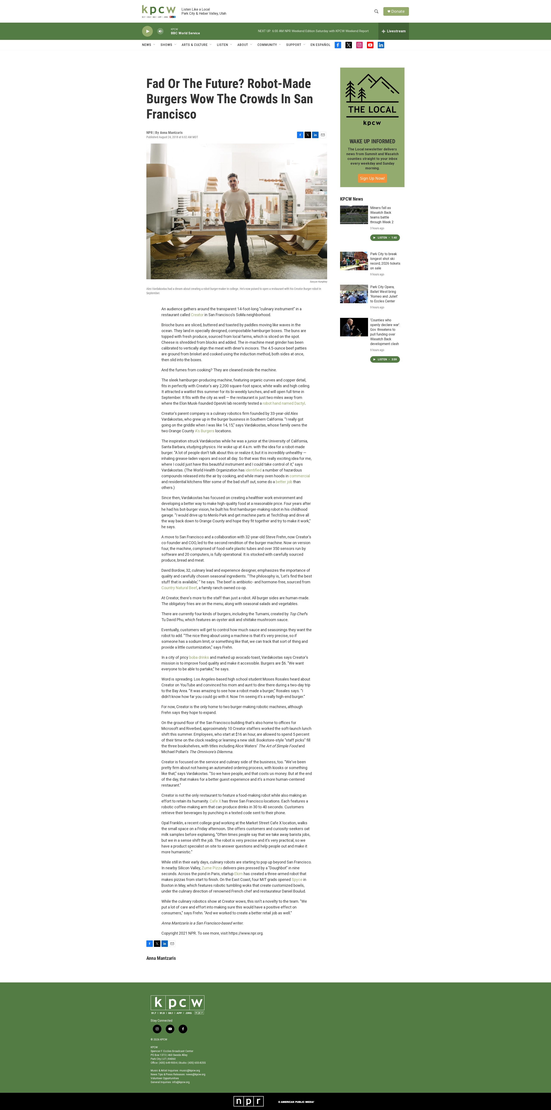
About (242, 45)
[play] (147, 31)
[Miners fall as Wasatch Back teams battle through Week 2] (354, 215)
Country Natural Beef (179, 587)
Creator (197, 314)
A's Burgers (204, 431)
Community (267, 45)
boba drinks (199, 657)
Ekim (238, 873)
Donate (398, 11)
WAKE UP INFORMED (372, 141)
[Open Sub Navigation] (154, 45)
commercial (299, 476)
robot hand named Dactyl (284, 403)
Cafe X (215, 801)
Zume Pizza (212, 868)
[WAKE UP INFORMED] (372, 100)
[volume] (160, 31)
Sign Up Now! (372, 178)
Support (293, 45)
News (146, 45)
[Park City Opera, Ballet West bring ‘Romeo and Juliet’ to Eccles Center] (354, 294)
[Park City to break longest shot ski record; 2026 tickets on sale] (354, 261)
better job (284, 481)
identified (254, 470)
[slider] (167, 31)
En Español (320, 45)
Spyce (297, 879)
